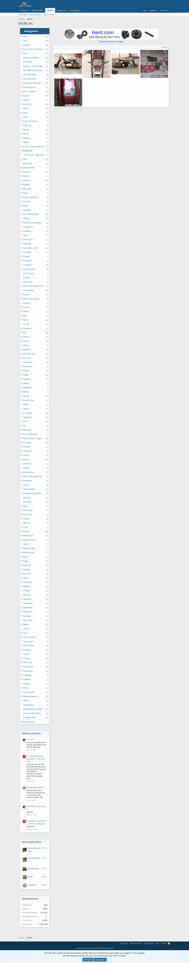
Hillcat (26, 391)
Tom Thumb (28, 645)
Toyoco (26, 654)
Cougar (26, 256)
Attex (25, 116)
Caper (25, 205)
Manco (26, 459)
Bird (25, 159)
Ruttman (27, 565)
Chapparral (28, 226)
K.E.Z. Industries (30, 434)
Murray (26, 497)
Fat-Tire (26, 307)
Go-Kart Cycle (29, 353)
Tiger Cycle (28, 641)
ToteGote (27, 649)
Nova (25, 506)
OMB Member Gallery (33, 709)
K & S (25, 421)
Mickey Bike (28, 472)
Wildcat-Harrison (30, 696)
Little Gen (27, 451)
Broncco (26, 180)
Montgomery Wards (32, 493)
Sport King (27, 620)
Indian (26, 408)
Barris (25, 133)
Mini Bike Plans (30, 74)
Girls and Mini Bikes (32, 713)
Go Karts (27, 358)
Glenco (26, 345)
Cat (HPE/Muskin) (31, 214)
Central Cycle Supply (32, 222)
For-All (26, 324)
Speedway (27, 607)
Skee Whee (28, 603)
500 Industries (29, 78)
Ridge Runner (29, 548)
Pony (25, 527)
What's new (37, 10)
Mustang (27, 501)
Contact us (124, 943)
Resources (61, 10)
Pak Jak (26, 518)
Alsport (26, 95)
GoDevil (26, 349)
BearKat (26, 138)
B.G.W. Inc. (28, 150)
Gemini (26, 336)
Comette (27, 252)
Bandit (26, 129)
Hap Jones (27, 366)
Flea (25, 315)
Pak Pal (26, 523)
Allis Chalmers (29, 91)
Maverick (27, 463)
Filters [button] (164, 47)
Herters (26, 383)
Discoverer (28, 281)
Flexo (25, 320)
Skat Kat (26, 594)
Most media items (31, 841)
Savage (26, 569)
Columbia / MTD (30, 248)
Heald (25, 375)
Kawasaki (27, 417)
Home (163, 943)
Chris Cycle (28, 239)
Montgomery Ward (34, 787)
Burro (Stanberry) (31, 197)
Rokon (26, 556)
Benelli (26, 142)
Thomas (26, 658)
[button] (29, 10)
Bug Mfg (27, 188)
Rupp (25, 561)
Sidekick (26, 586)
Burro (25, 193)
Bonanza (27, 171)
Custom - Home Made (33, 66)
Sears (25, 578)
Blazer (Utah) (29, 167)
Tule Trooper (28, 692)
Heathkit (27, 379)
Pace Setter (28, 510)
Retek (25, 544)
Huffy (25, 404)
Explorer (27, 303)
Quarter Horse (29, 539)
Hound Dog (28, 400)
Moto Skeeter (29, 489)
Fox (24, 332)
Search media (48, 14)
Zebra (25, 700)
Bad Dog (27, 125)
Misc (25, 40)
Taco (25, 633)
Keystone (27, 429)
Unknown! (27, 61)
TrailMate (27, 675)
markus (32, 884)
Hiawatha (27, 387)
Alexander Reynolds (32, 83)
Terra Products (29, 637)
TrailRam (27, 679)
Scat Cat (26, 573)
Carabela (27, 210)
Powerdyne (28, 535)
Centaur (26, 218)
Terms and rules (136, 943)
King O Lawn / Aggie (32, 438)
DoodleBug (28, 290)
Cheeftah (27, 231)
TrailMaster (28, 671)
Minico (26, 484)
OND (30, 876)
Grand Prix (28, 362)
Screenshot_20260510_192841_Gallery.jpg (36, 822)
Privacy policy (149, 943)
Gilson (26, 341)
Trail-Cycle (27, 662)
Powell (26, 531)
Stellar (26, 624)
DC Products (28, 273)
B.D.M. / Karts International (34, 146)
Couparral (27, 260)
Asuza (25, 108)
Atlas (25, 112)
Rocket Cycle (28, 552)
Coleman (27, 243)
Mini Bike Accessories (32, 70)
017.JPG (30, 739)
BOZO (26, 176)
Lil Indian (27, 442)
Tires (25, 53)
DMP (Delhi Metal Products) (34, 286)
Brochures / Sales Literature (35, 155)
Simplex (26, 590)
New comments (35, 14)
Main (25, 36)
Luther (26, 455)
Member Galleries (31, 57)
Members (75, 10)
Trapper (26, 683)
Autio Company (30, 121)
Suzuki (26, 628)
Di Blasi (26, 277)
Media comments (31, 733)
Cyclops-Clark (29, 269)
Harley (26, 370)
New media (23, 14)
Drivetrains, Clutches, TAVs (34, 49)
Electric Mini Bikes (31, 298)
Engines (26, 45)
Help (157, 943)
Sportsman (28, 611)
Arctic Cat (27, 104)
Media (50, 10)
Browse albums (28, 721)
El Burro (26, 294)
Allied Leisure (29, 87)
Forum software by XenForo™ (94, 948)
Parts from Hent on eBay (111, 41)
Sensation (27, 582)
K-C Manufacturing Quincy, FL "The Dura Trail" (35, 759)
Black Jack (27, 163)
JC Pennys (27, 413)
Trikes (25, 688)
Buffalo (26, 184)
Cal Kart (26, 201)
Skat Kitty (27, 599)
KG (24, 425)
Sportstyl (27, 616)
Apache (26, 100)
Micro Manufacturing (32, 476)
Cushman (27, 265)
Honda (26, 396)
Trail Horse (28, 666)
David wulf (33, 868)
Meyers (26, 468)
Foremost (27, 328)
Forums (24, 10)
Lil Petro (26, 446)
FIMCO (26, 311)
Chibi (25, 235)
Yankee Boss (28, 704)
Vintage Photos (30, 717)
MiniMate (27, 480)
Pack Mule (27, 514)
